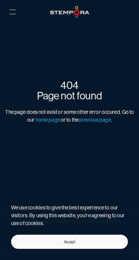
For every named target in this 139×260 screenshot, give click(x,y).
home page (48, 120)
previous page (95, 120)
